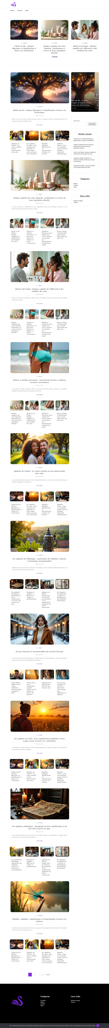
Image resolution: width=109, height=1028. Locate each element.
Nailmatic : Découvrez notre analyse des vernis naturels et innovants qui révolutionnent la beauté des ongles (47, 238)
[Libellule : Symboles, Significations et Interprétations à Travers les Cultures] (47, 135)
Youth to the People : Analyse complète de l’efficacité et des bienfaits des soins (85, 48)
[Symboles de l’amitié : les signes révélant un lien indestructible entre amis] (16, 135)
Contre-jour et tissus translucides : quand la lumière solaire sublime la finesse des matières (31, 688)
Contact (76, 202)
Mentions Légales (78, 200)
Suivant (48, 974)
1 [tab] (52, 56)
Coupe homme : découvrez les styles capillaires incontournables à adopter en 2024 (16, 688)
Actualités (40, 555)
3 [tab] (55, 56)
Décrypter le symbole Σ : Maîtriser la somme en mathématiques (31, 595)
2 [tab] (53, 56)
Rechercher (77, 120)
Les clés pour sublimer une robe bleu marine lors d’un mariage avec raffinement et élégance (61, 688)
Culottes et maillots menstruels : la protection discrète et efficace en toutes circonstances (31, 237)
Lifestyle (19, 10)
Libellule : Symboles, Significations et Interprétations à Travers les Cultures (46, 149)
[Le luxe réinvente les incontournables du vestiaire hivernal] (39, 629)
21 (43, 974)
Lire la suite (39, 124)
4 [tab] (56, 56)
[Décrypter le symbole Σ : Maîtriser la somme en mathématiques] (32, 584)
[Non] (107, 1025)
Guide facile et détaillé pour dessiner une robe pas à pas (46, 685)
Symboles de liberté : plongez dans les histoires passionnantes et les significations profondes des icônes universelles (46, 599)
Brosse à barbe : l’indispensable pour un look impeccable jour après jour (62, 235)
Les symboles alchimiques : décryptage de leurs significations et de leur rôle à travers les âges (16, 598)
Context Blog (75, 1022)
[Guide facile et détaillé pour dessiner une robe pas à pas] (47, 674)
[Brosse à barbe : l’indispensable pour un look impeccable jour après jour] (62, 223)
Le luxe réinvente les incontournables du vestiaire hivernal (39, 652)
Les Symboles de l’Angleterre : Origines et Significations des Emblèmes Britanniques (62, 596)
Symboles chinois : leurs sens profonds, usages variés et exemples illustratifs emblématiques (62, 149)
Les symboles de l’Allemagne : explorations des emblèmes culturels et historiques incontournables (39, 560)
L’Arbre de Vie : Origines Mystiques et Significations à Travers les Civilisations (24, 48)
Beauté (12, 10)
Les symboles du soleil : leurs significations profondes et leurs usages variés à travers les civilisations (32, 149)
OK (98, 1025)
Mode (26, 10)
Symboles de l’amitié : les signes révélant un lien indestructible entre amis (16, 148)
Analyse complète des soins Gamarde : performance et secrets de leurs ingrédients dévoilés (54, 49)
